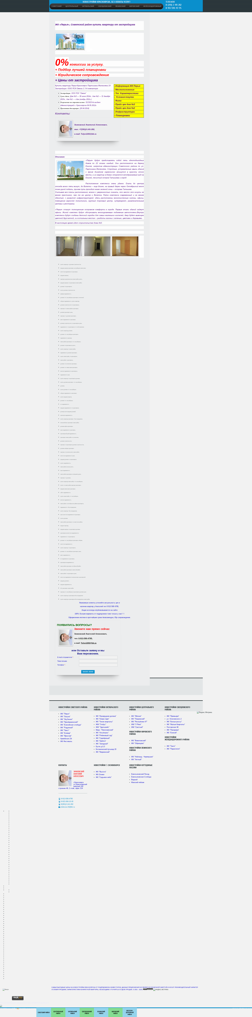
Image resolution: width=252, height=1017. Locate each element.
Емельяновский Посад (140, 774)
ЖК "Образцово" (137, 743)
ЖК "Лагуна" (65, 717)
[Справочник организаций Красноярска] (1, 1006)
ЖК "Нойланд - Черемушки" (142, 757)
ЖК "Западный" (102, 744)
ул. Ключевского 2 (174, 719)
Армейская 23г (66, 739)
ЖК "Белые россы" (174, 722)
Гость (14, 1009)
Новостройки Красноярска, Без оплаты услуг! (106, 2)
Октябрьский (88, 6)
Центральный (71, 6)
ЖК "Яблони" (136, 716)
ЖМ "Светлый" (137, 727)
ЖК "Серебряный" (103, 738)
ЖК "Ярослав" (66, 736)
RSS (18, 1009)
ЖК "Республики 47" (139, 722)
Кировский (134, 6)
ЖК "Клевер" (65, 733)
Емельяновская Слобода (141, 777)
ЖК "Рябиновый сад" (104, 735)
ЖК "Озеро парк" (102, 719)
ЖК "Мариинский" (103, 752)
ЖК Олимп (100, 774)
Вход (250, 1009)
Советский (57, 6)
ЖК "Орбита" (101, 741)
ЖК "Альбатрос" (102, 733)
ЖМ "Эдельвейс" (102, 727)
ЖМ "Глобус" (101, 724)
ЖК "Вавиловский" (138, 741)
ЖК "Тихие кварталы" (104, 722)
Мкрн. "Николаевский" (104, 730)
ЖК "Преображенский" (69, 722)
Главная (235, 1009)
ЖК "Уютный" (136, 759)
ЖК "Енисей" (172, 733)
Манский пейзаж (137, 782)
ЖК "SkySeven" (66, 719)
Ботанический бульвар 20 (106, 749)
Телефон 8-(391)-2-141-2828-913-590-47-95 (174, 5)
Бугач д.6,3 (100, 746)
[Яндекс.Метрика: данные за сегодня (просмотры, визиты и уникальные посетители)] (204, 712)
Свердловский (104, 6)
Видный (134, 780)
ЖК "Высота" (101, 772)
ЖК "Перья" (65, 714)
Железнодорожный (152, 6)
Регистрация (243, 1009)
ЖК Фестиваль (66, 741)
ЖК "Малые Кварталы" (176, 724)
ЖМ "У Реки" (136, 724)
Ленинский (120, 6)
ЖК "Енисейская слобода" (70, 725)
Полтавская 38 (172, 727)
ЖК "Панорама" (173, 730)
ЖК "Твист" (64, 730)
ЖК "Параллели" (173, 749)
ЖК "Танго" (171, 746)
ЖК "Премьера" (173, 716)
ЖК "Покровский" (138, 719)
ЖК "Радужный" (66, 728)
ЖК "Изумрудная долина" (106, 716)
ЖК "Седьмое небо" (104, 777)
